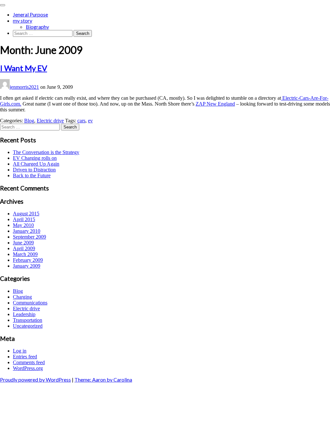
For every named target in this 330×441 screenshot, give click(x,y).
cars (81, 120)
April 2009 (24, 248)
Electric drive (50, 120)
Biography (37, 27)
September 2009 (29, 237)
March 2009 (25, 254)
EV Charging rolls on (35, 158)
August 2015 (26, 213)
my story (22, 20)
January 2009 (26, 266)
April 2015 (24, 219)
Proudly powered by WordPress (35, 379)
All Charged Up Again (36, 164)
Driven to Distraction (34, 169)
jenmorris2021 (24, 87)
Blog (29, 120)
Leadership (24, 314)
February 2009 (28, 260)
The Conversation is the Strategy (46, 152)
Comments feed (29, 362)
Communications (30, 302)
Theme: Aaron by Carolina (103, 379)
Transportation (27, 320)
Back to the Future (32, 175)
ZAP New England (215, 104)
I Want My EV (23, 68)
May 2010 (23, 225)
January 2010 (26, 231)
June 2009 (23, 242)
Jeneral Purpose (30, 14)
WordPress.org (28, 368)
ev (90, 120)
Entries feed (25, 356)
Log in (19, 351)
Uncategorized (28, 326)
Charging (22, 297)
